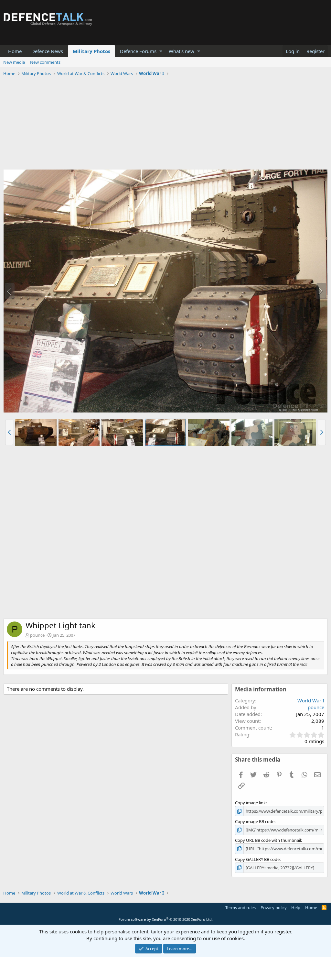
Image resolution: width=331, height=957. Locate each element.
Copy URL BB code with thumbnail (268, 840)
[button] (161, 51)
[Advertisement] (165, 124)
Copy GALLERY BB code (257, 859)
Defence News (47, 51)
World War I (310, 700)
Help (295, 907)
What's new (181, 51)
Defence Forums (138, 51)
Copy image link (250, 803)
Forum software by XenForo (166, 919)
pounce (37, 635)
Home (15, 51)
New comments (45, 62)
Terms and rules (240, 907)
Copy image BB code (254, 821)
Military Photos (91, 51)
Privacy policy (274, 907)
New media (14, 62)
